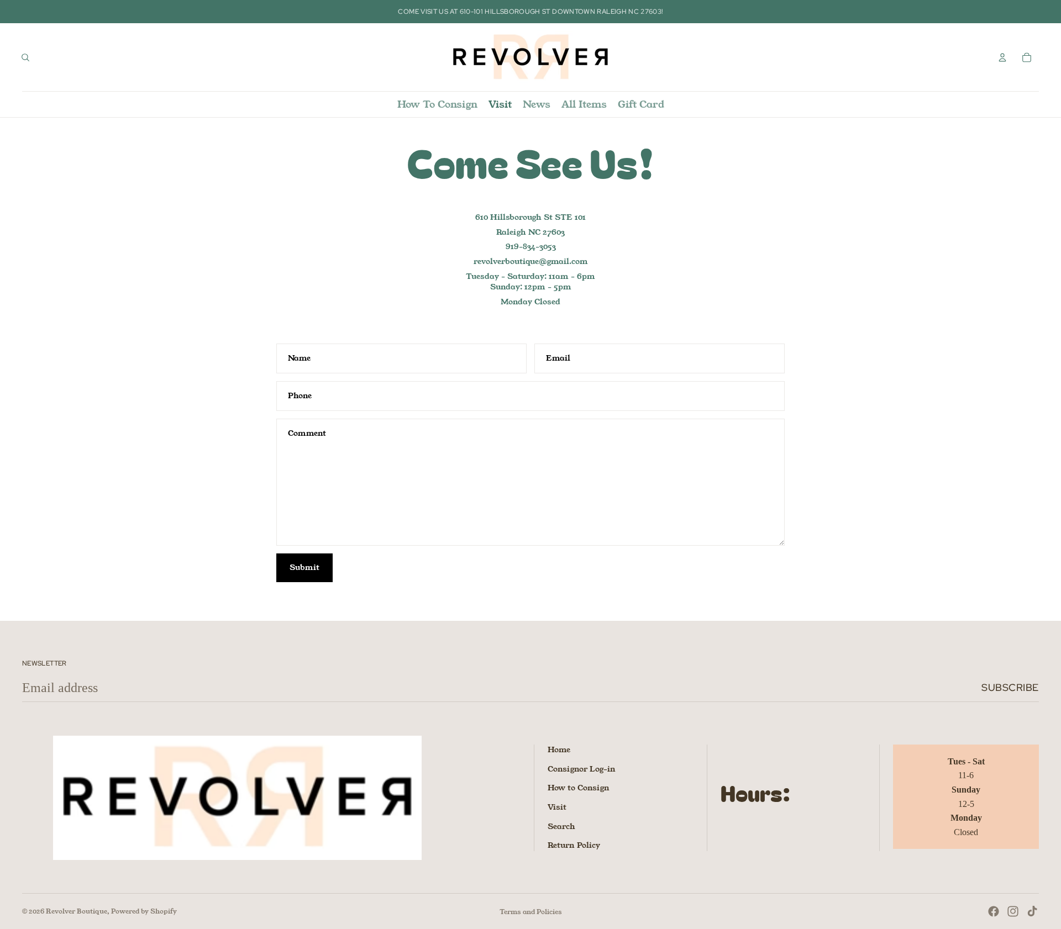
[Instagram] (1013, 911)
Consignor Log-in (582, 768)
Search (561, 826)
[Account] (1002, 57)
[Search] (25, 57)
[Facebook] (993, 911)
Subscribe (1010, 687)
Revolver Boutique (76, 911)
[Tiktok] (1032, 911)
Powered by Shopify (144, 911)
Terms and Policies (531, 911)
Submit (304, 567)
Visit (557, 806)
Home (559, 749)
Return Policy (574, 845)
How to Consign (579, 787)
